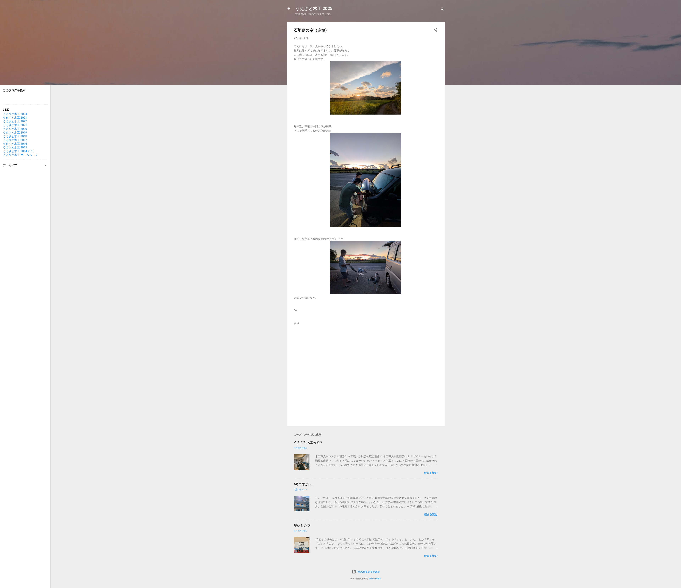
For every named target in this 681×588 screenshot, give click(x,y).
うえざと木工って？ (308, 442)
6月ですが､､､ (303, 484)
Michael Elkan (375, 579)
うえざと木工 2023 (15, 117)
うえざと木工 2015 (15, 147)
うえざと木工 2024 (15, 114)
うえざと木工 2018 (15, 136)
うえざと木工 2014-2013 (18, 151)
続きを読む (431, 473)
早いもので (302, 525)
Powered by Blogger (368, 571)
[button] (435, 30)
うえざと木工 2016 (15, 143)
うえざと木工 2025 (314, 8)
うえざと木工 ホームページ (20, 155)
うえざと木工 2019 (15, 132)
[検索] (442, 9)
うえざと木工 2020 (15, 129)
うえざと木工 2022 (15, 121)
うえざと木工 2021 (15, 125)
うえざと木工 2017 (15, 140)
